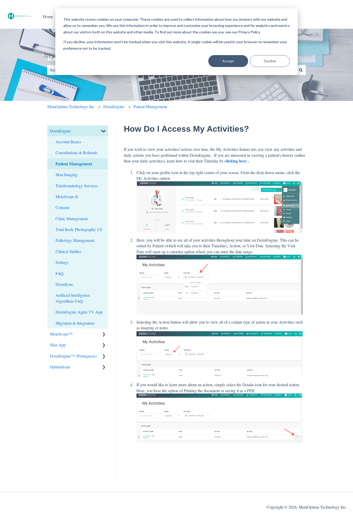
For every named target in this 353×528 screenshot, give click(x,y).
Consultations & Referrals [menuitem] (76, 152)
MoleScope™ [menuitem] (61, 334)
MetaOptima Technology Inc (70, 106)
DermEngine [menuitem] (60, 130)
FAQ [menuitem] (60, 273)
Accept (228, 61)
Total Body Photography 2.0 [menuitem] (79, 229)
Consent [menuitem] (62, 207)
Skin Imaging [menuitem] (67, 174)
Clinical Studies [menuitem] (68, 251)
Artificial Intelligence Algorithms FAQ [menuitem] (73, 297)
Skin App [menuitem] (58, 344)
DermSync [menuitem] (64, 284)
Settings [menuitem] (62, 262)
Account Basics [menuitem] (68, 141)
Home (48, 16)
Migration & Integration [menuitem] (75, 323)
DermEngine (113, 106)
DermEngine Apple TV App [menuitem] (79, 312)
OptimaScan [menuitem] (60, 366)
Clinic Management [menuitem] (72, 218)
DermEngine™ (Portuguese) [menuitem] (73, 356)
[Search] (301, 70)
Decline (270, 61)
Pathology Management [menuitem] (75, 240)
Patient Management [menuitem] (74, 164)
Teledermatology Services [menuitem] (77, 185)
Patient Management (150, 106)
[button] (104, 131)
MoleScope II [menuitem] (67, 196)
